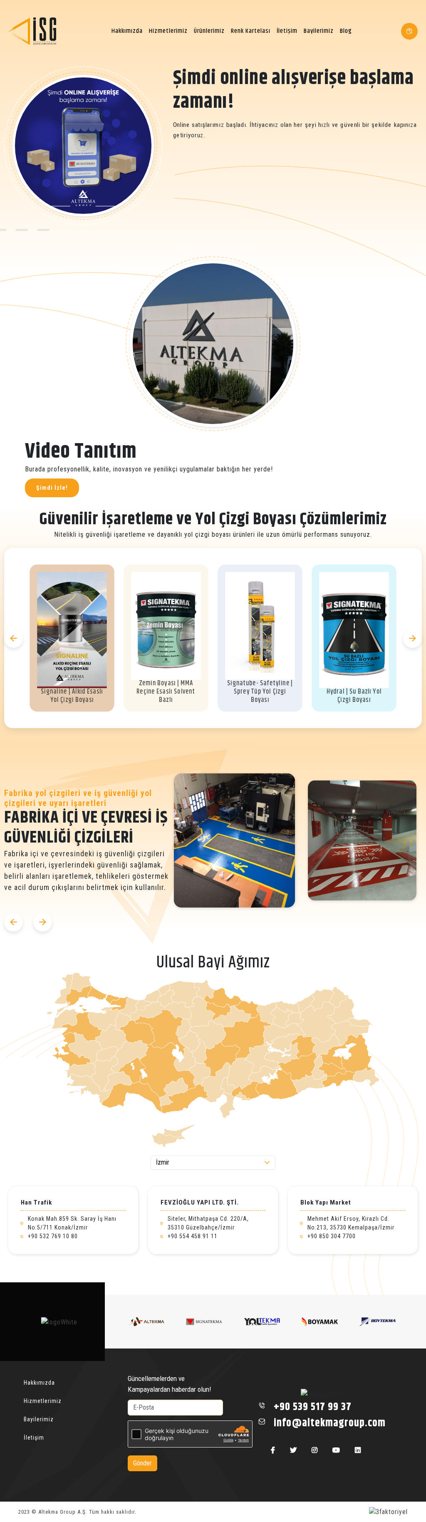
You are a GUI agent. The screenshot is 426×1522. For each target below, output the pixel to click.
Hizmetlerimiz (168, 31)
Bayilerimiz (319, 31)
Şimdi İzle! (52, 487)
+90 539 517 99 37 (313, 1407)
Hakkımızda (127, 31)
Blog (346, 31)
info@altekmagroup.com (330, 1423)
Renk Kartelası (250, 31)
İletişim (287, 31)
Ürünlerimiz (209, 31)
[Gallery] (298, 840)
